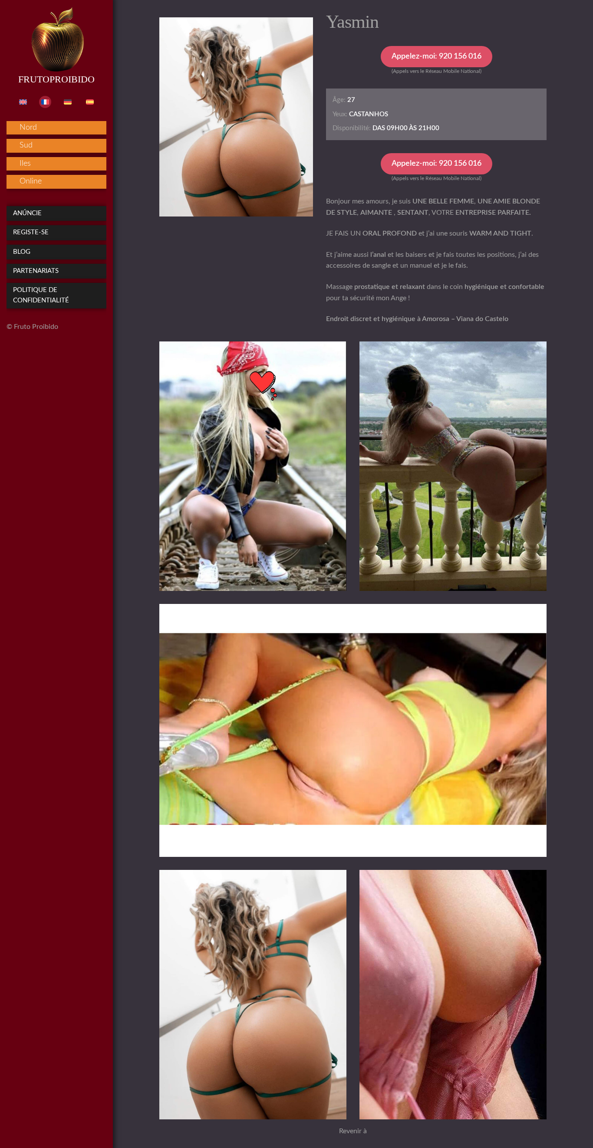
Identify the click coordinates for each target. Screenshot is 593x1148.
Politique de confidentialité (41, 295)
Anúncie (27, 213)
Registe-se (31, 232)
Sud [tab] (26, 145)
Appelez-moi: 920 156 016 (436, 56)
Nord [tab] (28, 127)
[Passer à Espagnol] (90, 102)
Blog (21, 252)
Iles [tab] (25, 163)
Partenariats (36, 271)
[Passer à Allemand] (68, 102)
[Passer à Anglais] (23, 102)
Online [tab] (31, 181)
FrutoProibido (56, 79)
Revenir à (353, 1131)
